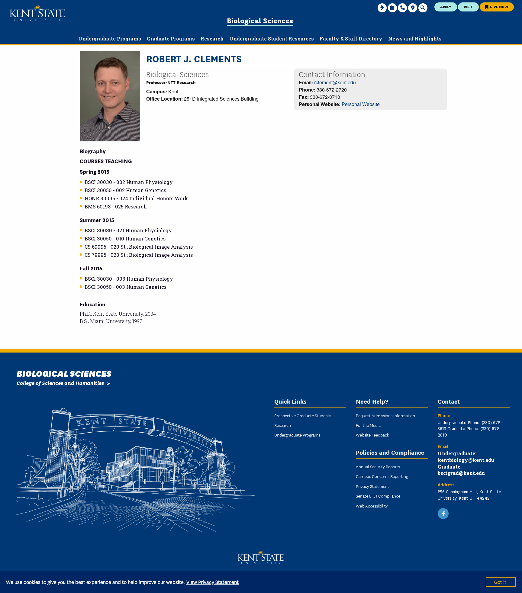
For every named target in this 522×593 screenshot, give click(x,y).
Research (282, 425)
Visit (468, 6)
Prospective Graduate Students (302, 415)
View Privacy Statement (212, 581)
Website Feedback (372, 434)
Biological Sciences (260, 20)
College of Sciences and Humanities (60, 382)
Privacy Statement (372, 486)
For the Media (368, 425)
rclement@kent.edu (335, 82)
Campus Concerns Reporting (382, 476)
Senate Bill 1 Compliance (378, 495)
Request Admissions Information (385, 415)
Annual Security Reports (378, 466)
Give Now (498, 6)
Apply (445, 6)
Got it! (500, 581)
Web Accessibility (372, 505)
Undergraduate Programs (297, 434)
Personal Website (361, 104)
